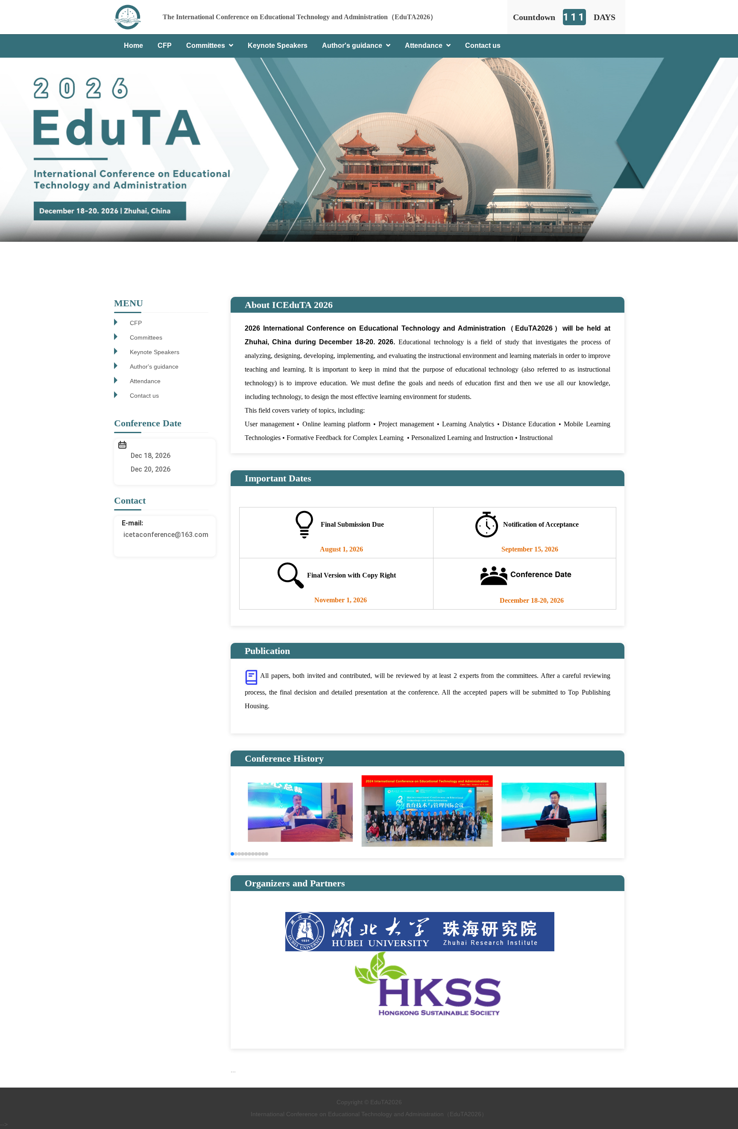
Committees (206, 45)
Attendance (424, 45)
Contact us (483, 45)
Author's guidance (353, 45)
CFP (165, 45)
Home (133, 45)
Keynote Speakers (278, 45)
